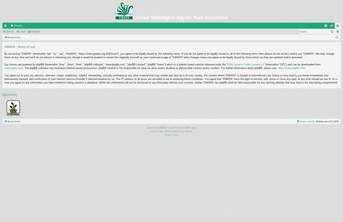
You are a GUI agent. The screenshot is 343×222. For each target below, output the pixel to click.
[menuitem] (326, 26)
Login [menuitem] (332, 26)
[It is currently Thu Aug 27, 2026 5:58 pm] (337, 37)
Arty (161, 131)
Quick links (6, 26)
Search (10, 31)
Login (22, 31)
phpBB (161, 128)
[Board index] (171, 11)
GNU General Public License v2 (245, 64)
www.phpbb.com (13, 68)
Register (35, 31)
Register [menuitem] (338, 26)
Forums (18, 25)
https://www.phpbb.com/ (291, 68)
